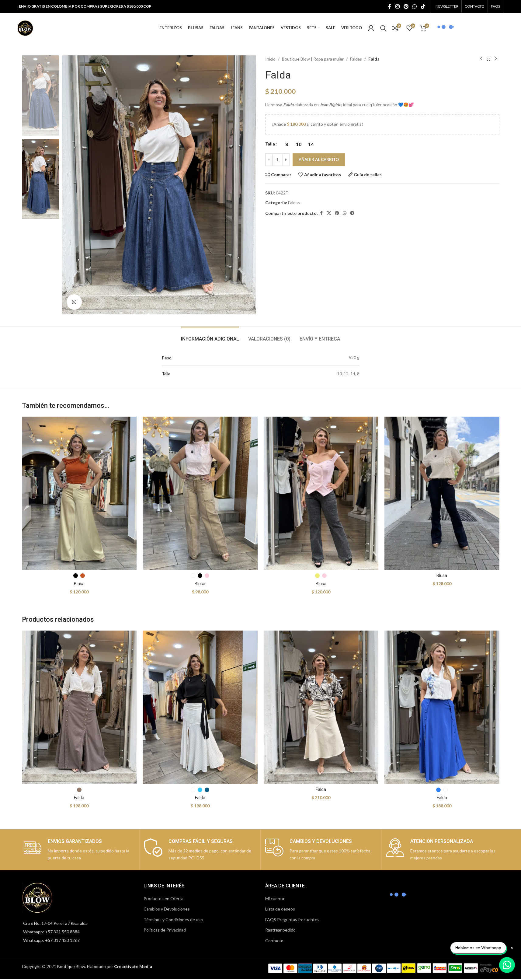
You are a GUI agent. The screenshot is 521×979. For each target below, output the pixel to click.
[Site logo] (25, 27)
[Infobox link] (79, 850)
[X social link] (329, 213)
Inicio (270, 58)
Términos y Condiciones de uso (173, 919)
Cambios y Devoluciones (167, 908)
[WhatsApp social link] (415, 6)
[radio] (286, 144)
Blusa (79, 583)
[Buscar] (383, 28)
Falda (79, 797)
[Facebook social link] (389, 6)
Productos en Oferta (163, 898)
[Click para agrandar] (74, 301)
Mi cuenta (274, 898)
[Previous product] (481, 59)
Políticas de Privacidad (165, 929)
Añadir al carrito (319, 159)
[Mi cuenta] (371, 28)
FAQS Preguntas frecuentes (292, 919)
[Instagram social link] (397, 6)
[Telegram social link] (352, 213)
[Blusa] (79, 493)
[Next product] (495, 59)
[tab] (210, 336)
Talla (270, 143)
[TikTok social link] (423, 6)
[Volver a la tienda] (488, 59)
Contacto (274, 940)
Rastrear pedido (280, 929)
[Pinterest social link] (405, 6)
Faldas (356, 58)
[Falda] (79, 707)
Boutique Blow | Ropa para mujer (313, 58)
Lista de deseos (280, 908)
